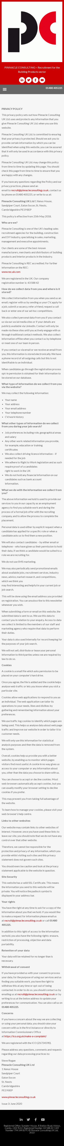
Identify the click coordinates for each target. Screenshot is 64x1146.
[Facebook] (35, 1119)
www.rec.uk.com (11, 271)
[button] (5, 89)
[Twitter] (29, 80)
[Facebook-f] (35, 80)
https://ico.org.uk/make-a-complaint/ (25, 1036)
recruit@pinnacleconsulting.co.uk (30, 190)
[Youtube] (42, 80)
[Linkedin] (21, 1119)
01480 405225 (54, 87)
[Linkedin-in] (22, 80)
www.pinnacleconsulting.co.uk (19, 1096)
